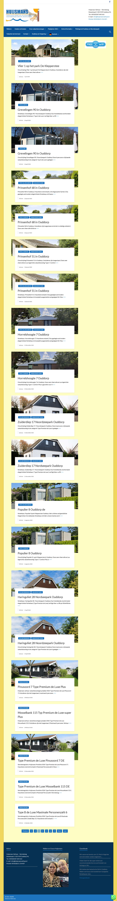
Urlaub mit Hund (38, 183)
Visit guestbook (85, 878)
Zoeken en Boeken (20, 29)
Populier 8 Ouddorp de (31, 509)
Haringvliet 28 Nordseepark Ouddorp (40, 597)
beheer (21, 76)
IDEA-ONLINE (10, 897)
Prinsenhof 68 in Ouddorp (33, 187)
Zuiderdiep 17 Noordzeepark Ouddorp (41, 422)
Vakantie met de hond (13, 34)
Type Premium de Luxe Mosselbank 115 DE (44, 786)
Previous (25, 831)
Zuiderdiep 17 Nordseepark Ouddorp (40, 465)
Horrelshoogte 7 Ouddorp (33, 334)
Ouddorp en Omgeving (39, 34)
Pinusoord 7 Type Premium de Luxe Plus (42, 686)
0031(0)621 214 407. (100, 19)
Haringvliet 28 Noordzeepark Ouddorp (41, 643)
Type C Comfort (23, 217)
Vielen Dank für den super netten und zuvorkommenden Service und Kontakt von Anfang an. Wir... (93, 863)
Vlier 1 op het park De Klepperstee (38, 66)
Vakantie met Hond (36, 217)
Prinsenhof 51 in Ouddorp (33, 256)
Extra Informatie (67, 29)
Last (65, 831)
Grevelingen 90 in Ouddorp (34, 109)
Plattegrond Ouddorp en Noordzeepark (87, 29)
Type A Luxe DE (23, 104)
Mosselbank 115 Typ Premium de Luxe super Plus (44, 714)
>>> (42, 72)
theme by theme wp (10, 898)
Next (59, 831)
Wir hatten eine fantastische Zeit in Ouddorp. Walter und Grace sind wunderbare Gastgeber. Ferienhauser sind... (94, 871)
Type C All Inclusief (24, 61)
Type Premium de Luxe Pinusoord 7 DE (41, 760)
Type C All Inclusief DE (25, 183)
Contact (25, 34)
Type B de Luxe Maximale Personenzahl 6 (42, 812)
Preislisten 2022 (23, 755)
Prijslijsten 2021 (23, 682)
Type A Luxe (22, 148)
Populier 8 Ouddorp (30, 553)
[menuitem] (9, 29)
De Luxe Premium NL (24, 417)
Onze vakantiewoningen (36, 29)
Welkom (9, 29)
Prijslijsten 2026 (53, 29)
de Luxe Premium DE (24, 461)
